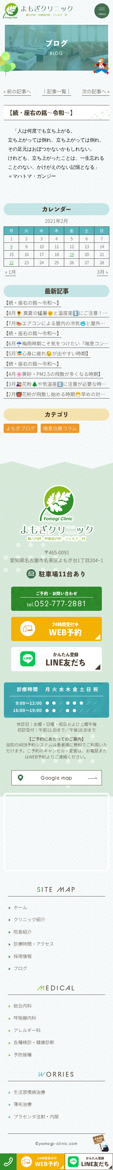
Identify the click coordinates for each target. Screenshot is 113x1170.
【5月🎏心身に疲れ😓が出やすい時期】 (47, 353)
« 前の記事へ (17, 91)
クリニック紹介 (29, 919)
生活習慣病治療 (29, 1092)
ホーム (20, 907)
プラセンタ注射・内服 (36, 1116)
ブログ (20, 968)
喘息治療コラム (60, 428)
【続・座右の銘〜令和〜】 (32, 302)
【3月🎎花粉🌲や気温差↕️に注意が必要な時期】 (57, 383)
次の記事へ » (95, 91)
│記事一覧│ (56, 91)
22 (11, 262)
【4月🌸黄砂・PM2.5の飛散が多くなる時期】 (53, 373)
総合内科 (23, 1005)
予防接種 (23, 1054)
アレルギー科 (27, 1030)
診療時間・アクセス (34, 944)
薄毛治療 (23, 1104)
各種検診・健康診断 (34, 1042)
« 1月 (10, 271)
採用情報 (23, 956)
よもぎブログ (20, 428)
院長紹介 (23, 931)
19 (72, 254)
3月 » (102, 271)
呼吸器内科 (25, 1018)
